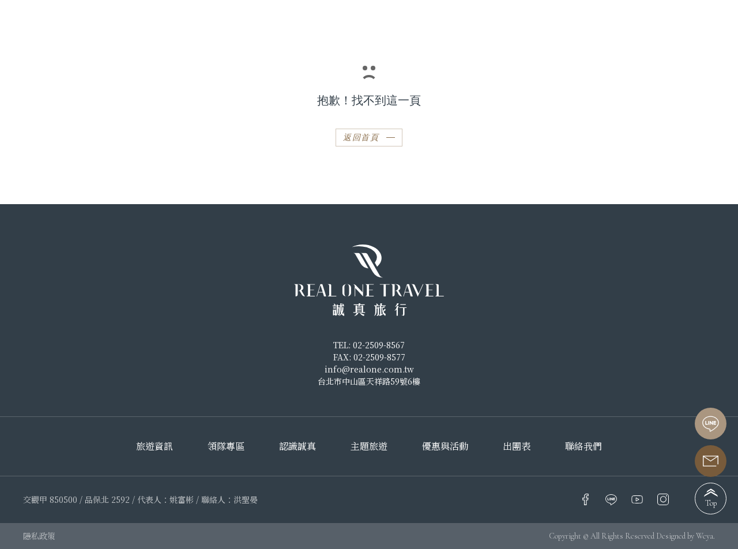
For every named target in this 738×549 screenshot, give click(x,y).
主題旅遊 (369, 446)
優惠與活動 (445, 446)
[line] (710, 423)
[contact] (710, 461)
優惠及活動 (178, 23)
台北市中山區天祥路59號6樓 (369, 381)
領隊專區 (226, 446)
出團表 (701, 23)
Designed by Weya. (685, 536)
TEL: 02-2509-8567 (369, 345)
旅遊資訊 (154, 446)
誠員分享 (640, 23)
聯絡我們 (583, 446)
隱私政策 (39, 536)
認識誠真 (574, 23)
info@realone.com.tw (369, 369)
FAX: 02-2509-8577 (369, 357)
